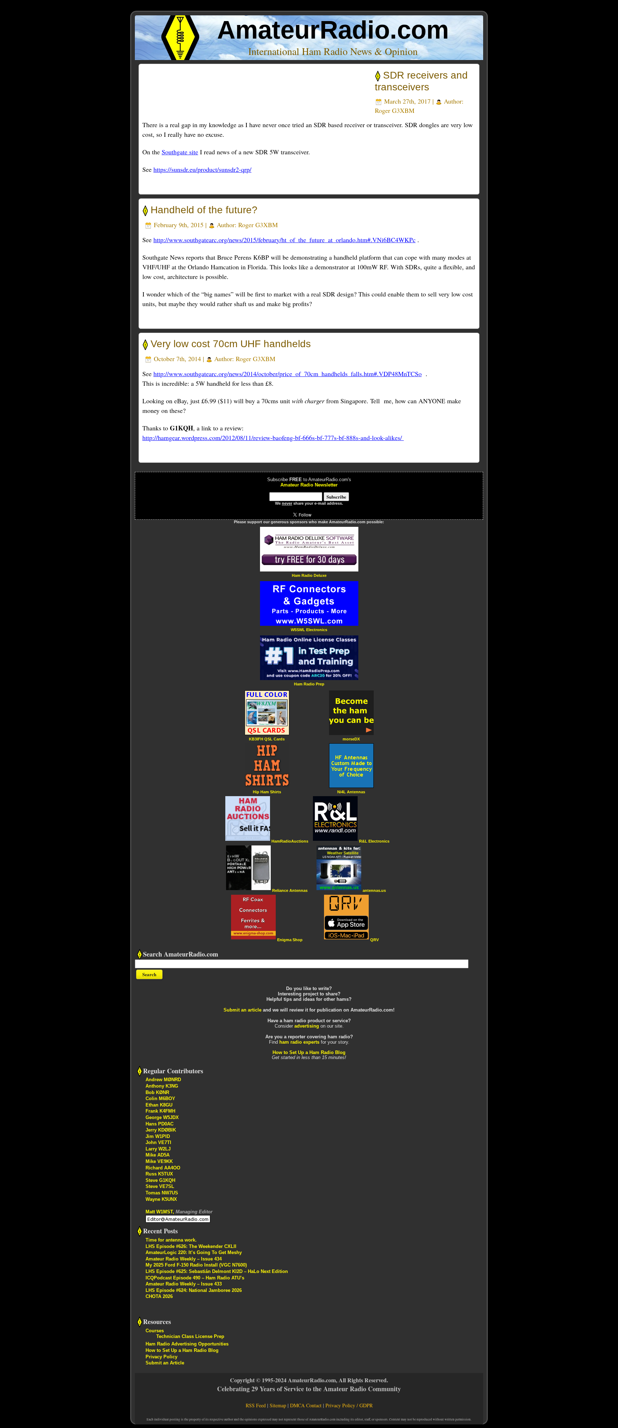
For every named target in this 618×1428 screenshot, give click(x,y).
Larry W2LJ (158, 1149)
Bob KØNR (157, 1092)
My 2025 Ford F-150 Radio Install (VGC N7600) (196, 1265)
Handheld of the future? (204, 209)
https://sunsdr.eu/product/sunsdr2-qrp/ (202, 169)
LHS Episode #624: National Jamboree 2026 (194, 1290)
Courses (155, 1330)
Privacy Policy (161, 1356)
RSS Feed (256, 1405)
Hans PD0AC (159, 1124)
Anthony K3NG (162, 1086)
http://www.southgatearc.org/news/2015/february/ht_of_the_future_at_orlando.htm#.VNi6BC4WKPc (284, 239)
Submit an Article (165, 1362)
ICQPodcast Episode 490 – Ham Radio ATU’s (195, 1277)
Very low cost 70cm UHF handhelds (231, 343)
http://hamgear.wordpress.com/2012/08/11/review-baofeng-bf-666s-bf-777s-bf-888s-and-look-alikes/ (273, 437)
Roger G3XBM (395, 110)
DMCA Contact (306, 1405)
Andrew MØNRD (163, 1079)
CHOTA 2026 (159, 1296)
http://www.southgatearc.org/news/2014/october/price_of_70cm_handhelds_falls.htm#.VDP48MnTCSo (287, 373)
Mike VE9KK (159, 1161)
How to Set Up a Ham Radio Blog (309, 1052)
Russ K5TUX (159, 1174)
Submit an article (242, 1010)
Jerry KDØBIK (161, 1130)
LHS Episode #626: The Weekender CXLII (191, 1246)
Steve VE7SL (160, 1186)
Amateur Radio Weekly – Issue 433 (184, 1284)
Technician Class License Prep (190, 1336)
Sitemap (278, 1405)
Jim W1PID (158, 1136)
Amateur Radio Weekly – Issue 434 (184, 1259)
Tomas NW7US (162, 1192)
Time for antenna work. (171, 1240)
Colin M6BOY (160, 1098)
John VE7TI (158, 1142)
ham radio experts (299, 1042)
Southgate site (180, 152)
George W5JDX (162, 1117)
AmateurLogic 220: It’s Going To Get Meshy (194, 1252)
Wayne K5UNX (161, 1199)
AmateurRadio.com (333, 30)
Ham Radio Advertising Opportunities (187, 1344)
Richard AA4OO (163, 1167)
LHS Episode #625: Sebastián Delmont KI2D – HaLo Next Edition (217, 1271)
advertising (306, 1026)
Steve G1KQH (160, 1180)
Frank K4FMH (160, 1111)
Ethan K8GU (159, 1105)
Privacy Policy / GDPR (349, 1405)
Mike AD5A (158, 1155)
